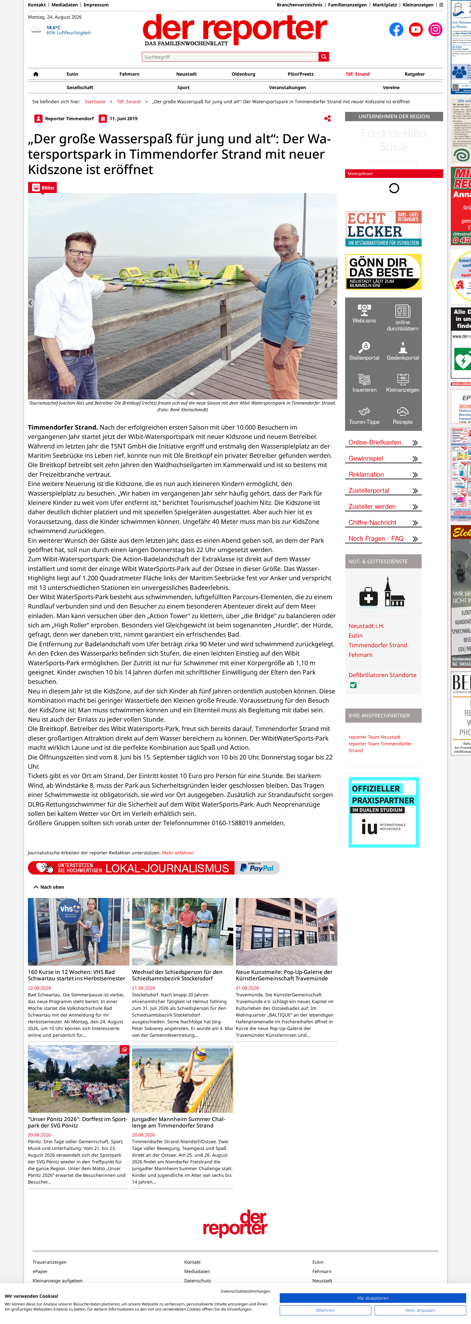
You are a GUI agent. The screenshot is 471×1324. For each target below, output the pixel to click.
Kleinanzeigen (418, 5)
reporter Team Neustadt (375, 737)
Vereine (391, 87)
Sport (184, 87)
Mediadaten (65, 5)
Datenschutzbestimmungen (245, 1291)
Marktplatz (385, 5)
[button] (441, 5)
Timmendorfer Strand (378, 645)
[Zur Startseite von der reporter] (235, 29)
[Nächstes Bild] (334, 302)
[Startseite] (35, 74)
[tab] (42, 187)
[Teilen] (327, 118)
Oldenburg (243, 74)
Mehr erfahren (178, 853)
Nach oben (51, 887)
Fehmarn (129, 74)
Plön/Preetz (301, 74)
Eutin (72, 74)
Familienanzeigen (347, 5)
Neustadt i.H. (366, 626)
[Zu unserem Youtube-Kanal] (416, 29)
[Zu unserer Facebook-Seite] (396, 29)
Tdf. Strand (358, 74)
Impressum (96, 5)
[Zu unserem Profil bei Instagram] (435, 29)
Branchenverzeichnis (299, 5)
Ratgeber (415, 74)
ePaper (40, 1271)
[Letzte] (31, 302)
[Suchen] (324, 57)
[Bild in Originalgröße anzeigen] (182, 296)
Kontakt (37, 5)
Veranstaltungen (287, 87)
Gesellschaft (80, 87)
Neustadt (186, 74)
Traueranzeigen (50, 1262)
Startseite (95, 101)
